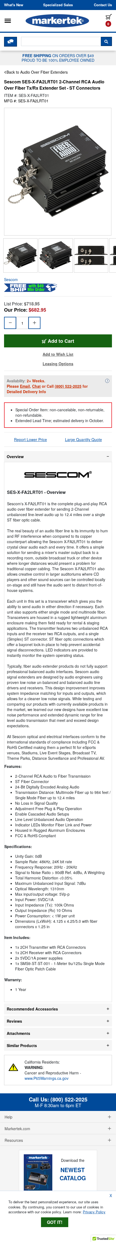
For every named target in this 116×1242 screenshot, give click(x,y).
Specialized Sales (58, 4)
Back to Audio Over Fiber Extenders (37, 72)
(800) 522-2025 (68, 386)
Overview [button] (15, 456)
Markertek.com (17, 1128)
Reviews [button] (14, 1021)
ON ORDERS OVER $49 (58, 58)
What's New (13, 4)
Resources (14, 1140)
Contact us (103, 4)
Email (25, 386)
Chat (36, 386)
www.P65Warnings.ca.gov (47, 1078)
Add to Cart (61, 340)
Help (8, 1117)
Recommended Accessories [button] (32, 1009)
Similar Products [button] (22, 1045)
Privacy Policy (94, 1211)
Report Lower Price (30, 439)
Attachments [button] (18, 1033)
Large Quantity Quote (83, 439)
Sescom (11, 279)
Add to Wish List (58, 354)
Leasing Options (58, 363)
